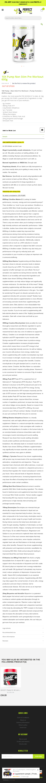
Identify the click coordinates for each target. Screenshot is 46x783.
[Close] (38, 770)
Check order (23, 744)
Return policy (23, 725)
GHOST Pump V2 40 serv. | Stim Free (11, 690)
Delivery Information (22, 722)
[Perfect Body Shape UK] (23, 11)
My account (23, 739)
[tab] (23, 136)
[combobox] (23, 18)
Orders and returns (23, 741)
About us (23, 720)
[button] (41, 26)
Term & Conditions (23, 717)
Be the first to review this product (24, 83)
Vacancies (23, 727)
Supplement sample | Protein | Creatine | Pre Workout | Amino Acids (26, 774)
